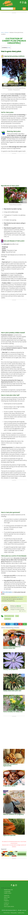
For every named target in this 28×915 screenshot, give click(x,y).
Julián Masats (20, 597)
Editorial (18, 606)
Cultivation (6, 32)
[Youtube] (13, 885)
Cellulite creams (7, 893)
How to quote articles (9, 906)
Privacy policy (13, 912)
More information (7, 592)
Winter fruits (7, 897)
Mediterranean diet (8, 889)
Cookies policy (21, 912)
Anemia (5, 899)
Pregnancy (6, 900)
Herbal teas (6, 895)
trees (17, 616)
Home (2, 32)
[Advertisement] (14, 22)
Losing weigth (7, 891)
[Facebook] (11, 885)
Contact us (6, 903)
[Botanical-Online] (8, 3)
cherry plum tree (9, 616)
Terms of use (6, 912)
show (8, 47)
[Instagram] (16, 885)
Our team (6, 904)
